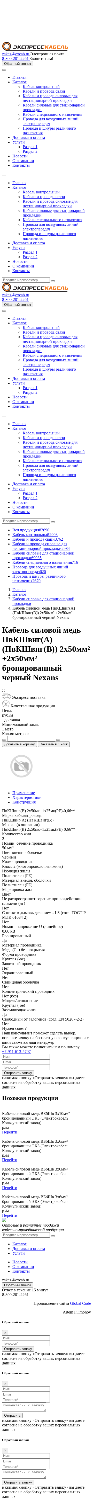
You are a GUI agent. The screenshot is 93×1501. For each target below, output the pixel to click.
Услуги (18, 142)
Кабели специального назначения (52, 114)
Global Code (80, 1303)
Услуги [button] (18, 247)
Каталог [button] (19, 187)
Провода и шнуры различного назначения (39, 578)
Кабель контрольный (41, 86)
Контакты (21, 165)
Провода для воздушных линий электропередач (40, 569)
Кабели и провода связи (44, 91)
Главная (19, 77)
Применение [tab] (23, 793)
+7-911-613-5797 (16, 1051)
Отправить (12, 1415)
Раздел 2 (30, 151)
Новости (20, 156)
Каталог (19, 82)
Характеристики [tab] (27, 797)
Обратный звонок (17, 64)
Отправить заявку (18, 1073)
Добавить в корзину (19, 744)
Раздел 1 (30, 147)
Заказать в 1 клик (54, 744)
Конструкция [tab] (24, 802)
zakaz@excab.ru (16, 54)
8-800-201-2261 (16, 58)
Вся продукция (30, 530)
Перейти (9, 1132)
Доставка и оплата (28, 137)
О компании (23, 160)
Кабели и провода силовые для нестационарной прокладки (50, 98)
